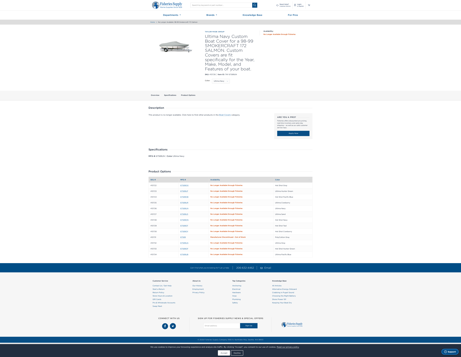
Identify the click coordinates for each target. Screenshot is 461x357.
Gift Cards (157, 299)
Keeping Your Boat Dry (282, 303)
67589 (183, 237)
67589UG (184, 243)
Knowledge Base (252, 15)
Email (267, 267)
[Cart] (308, 5)
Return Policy (158, 292)
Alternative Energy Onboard (284, 289)
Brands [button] (210, 15)
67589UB (184, 254)
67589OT (184, 226)
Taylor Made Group (214, 32)
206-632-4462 (245, 267)
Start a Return (159, 289)
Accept (224, 353)
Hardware (236, 292)
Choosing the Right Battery (284, 296)
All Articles (277, 286)
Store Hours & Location (162, 296)
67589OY (184, 231)
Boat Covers (225, 115)
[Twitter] (172, 324)
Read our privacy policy (288, 347)
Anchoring (236, 286)
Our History (197, 286)
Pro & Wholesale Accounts (164, 303)
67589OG (184, 185)
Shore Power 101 (279, 299)
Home (152, 22)
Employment (198, 289)
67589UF (184, 191)
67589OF (184, 249)
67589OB (184, 197)
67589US (184, 214)
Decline (237, 353)
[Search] (254, 5)
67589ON (184, 220)
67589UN (184, 208)
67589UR (184, 203)
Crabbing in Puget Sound (283, 292)
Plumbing (236, 299)
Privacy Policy (198, 292)
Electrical (236, 289)
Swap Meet (157, 306)
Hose (234, 296)
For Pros (293, 15)
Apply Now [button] (293, 133)
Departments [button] (171, 15)
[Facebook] (165, 324)
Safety (235, 303)
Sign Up (248, 326)
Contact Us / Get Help (162, 286)
